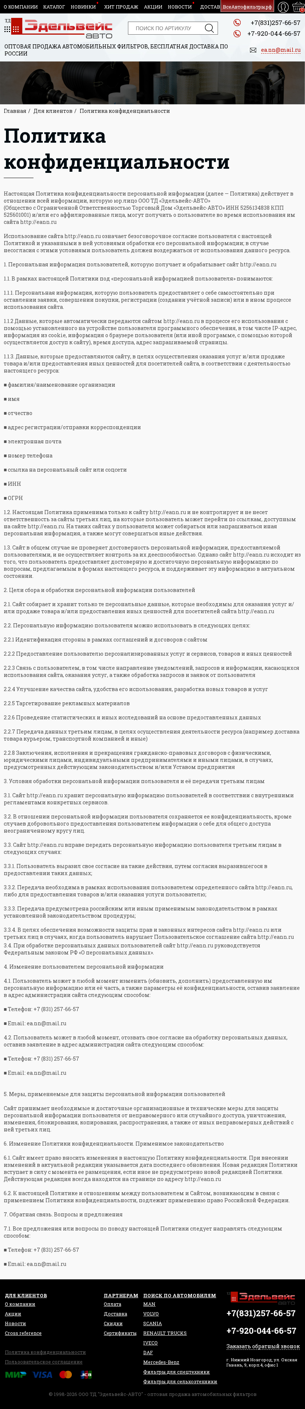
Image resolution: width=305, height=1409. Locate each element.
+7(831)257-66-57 (276, 22)
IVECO (150, 1343)
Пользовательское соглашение (44, 1362)
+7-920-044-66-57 (274, 33)
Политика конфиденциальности (45, 1352)
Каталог (54, 7)
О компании (21, 7)
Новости (180, 7)
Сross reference (23, 1333)
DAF (148, 1352)
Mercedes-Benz (161, 1362)
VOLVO (151, 1314)
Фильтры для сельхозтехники (180, 1381)
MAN (149, 1304)
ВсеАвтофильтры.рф (247, 7)
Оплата (112, 1304)
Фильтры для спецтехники (176, 1372)
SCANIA (152, 1323)
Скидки (113, 1323)
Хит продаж (121, 7)
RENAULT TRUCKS (165, 1333)
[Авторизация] (283, 7)
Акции (153, 7)
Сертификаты (120, 1333)
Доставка (213, 7)
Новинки (83, 7)
